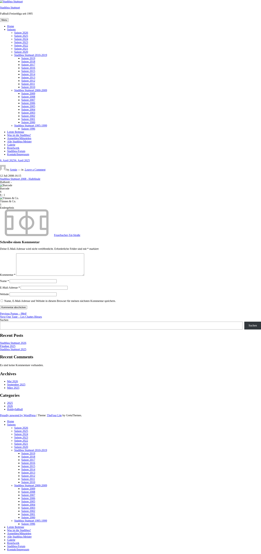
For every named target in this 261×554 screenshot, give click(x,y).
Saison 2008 (28, 96)
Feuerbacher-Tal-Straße (67, 235)
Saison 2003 (28, 112)
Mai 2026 (12, 381)
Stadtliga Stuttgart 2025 (13, 349)
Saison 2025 (21, 35)
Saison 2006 (28, 103)
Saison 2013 (28, 77)
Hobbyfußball (15, 409)
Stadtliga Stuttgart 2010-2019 (30, 55)
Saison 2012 (28, 80)
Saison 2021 (21, 48)
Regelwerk (13, 147)
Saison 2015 (28, 71)
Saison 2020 (21, 51)
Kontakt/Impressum (18, 154)
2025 (10, 402)
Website (4, 294)
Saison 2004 (28, 109)
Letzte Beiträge (15, 131)
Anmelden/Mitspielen (19, 138)
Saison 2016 (28, 67)
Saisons (11, 29)
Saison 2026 (21, 32)
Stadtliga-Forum (16, 151)
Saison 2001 (28, 119)
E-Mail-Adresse (10, 287)
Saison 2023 (21, 42)
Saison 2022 (21, 45)
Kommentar (7, 274)
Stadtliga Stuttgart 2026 (13, 342)
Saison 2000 (28, 122)
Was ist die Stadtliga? (19, 135)
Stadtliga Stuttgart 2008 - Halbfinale (20, 178)
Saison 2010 (28, 87)
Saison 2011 (28, 83)
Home (10, 26)
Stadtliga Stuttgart (10, 7)
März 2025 (13, 387)
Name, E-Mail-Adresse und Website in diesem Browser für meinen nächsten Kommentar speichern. (60, 300)
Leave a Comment (35, 169)
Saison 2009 (28, 93)
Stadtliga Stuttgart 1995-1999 (30, 125)
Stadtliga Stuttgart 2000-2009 (30, 90)
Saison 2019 (28, 58)
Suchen (4, 319)
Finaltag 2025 (7, 346)
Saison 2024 (21, 39)
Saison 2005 (28, 106)
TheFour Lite (54, 415)
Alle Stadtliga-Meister (19, 141)
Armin (13, 169)
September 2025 (16, 384)
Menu (4, 20)
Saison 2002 (28, 115)
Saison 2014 (28, 74)
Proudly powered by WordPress (18, 415)
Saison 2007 (28, 99)
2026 (10, 406)
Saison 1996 (28, 128)
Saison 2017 (28, 64)
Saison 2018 (28, 61)
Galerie (11, 144)
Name (4, 281)
